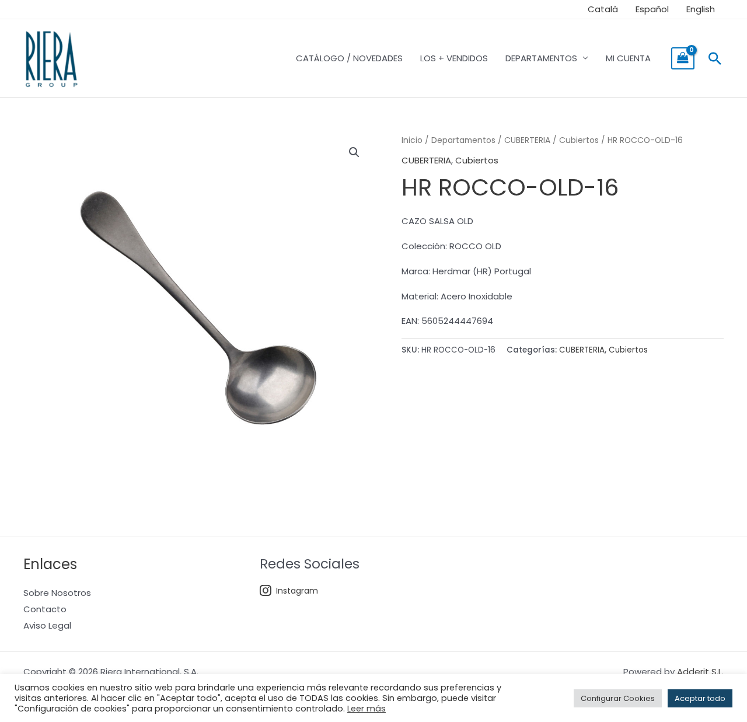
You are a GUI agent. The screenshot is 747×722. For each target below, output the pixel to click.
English (700, 9)
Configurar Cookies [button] (618, 698)
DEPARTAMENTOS (541, 58)
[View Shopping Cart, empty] (682, 58)
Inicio (412, 140)
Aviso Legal (47, 625)
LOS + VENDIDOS (454, 58)
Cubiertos (579, 140)
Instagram (297, 591)
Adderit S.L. (700, 671)
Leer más (366, 708)
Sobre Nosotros (57, 593)
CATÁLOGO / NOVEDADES (349, 58)
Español (652, 9)
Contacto (45, 609)
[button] (715, 58)
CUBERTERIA (527, 140)
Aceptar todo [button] (700, 698)
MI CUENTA (628, 58)
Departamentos (463, 140)
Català (603, 9)
